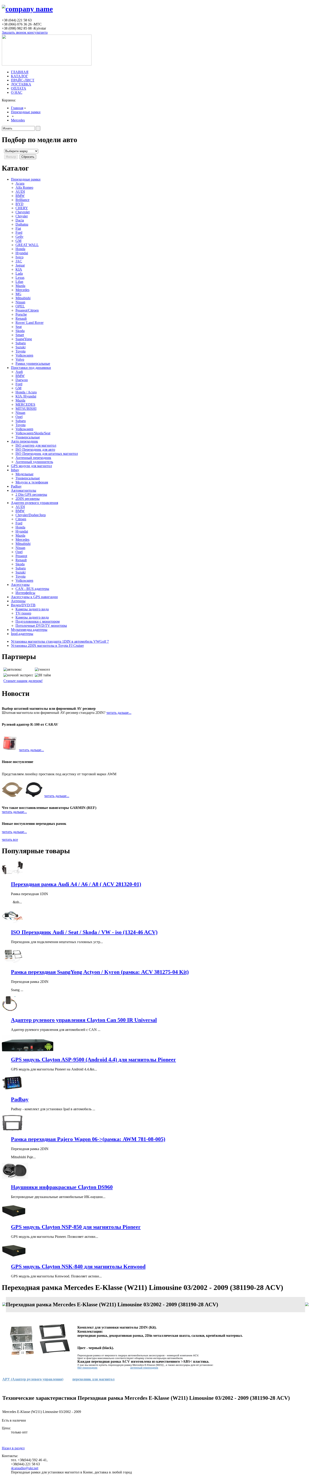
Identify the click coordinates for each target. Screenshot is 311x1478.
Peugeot (21, 556)
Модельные (24, 474)
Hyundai (21, 253)
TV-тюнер (23, 613)
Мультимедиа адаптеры (29, 630)
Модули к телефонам (31, 482)
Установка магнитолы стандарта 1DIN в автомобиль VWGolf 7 (60, 641)
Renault (21, 318)
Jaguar (20, 265)
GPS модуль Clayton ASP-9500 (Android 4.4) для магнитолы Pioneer (93, 1060)
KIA (18, 269)
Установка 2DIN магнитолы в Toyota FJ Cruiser (47, 645)
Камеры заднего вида (32, 609)
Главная (17, 108)
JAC (18, 261)
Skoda (20, 331)
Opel (19, 417)
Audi (19, 372)
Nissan (20, 302)
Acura (19, 183)
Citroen (20, 519)
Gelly (19, 237)
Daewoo (21, 380)
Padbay (16, 486)
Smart (19, 335)
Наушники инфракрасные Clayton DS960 (62, 1187)
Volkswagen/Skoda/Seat (32, 433)
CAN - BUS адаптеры (32, 589)
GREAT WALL (27, 245)
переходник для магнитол (93, 1379)
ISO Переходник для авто (35, 449)
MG (18, 294)
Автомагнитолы (23, 490)
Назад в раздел (13, 1448)
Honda (20, 249)
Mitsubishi (23, 298)
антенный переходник (144, 1367)
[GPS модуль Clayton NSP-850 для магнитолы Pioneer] (13, 1217)
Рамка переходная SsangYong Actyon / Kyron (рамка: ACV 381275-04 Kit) (100, 972)
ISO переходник (87, 1367)
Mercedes (18, 120)
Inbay (15, 470)
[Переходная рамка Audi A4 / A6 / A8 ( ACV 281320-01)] (12, 874)
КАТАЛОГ (19, 76)
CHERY (21, 208)
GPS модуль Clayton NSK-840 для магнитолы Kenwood (78, 1266)
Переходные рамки (26, 112)
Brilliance (22, 200)
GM (18, 241)
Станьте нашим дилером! (23, 681)
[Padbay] (12, 1090)
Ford (18, 232)
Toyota (20, 351)
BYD (19, 204)
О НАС (16, 92)
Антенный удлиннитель (34, 462)
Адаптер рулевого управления (34, 503)
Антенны (18, 601)
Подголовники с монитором (37, 621)
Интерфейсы (25, 593)
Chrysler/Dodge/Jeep (30, 515)
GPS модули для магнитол (31, 466)
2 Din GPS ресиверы (31, 494)
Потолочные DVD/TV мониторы (41, 625)
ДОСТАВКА (21, 84)
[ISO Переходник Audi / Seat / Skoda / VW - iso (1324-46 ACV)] (12, 922)
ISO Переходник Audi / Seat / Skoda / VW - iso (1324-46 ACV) (84, 932)
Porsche (21, 314)
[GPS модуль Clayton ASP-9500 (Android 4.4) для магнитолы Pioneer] (27, 1050)
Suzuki (20, 347)
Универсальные (27, 437)
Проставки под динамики (31, 368)
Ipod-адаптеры (22, 634)
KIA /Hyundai (25, 396)
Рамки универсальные (32, 363)
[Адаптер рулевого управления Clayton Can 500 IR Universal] (10, 1010)
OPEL (20, 306)
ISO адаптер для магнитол (35, 445)
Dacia (19, 220)
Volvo (19, 359)
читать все (10, 839)
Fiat (18, 228)
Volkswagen (24, 355)
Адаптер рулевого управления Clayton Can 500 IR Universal (84, 1020)
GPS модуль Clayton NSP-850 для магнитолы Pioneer (76, 1227)
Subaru (20, 343)
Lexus (19, 277)
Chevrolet (22, 212)
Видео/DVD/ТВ (23, 605)
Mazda (20, 286)
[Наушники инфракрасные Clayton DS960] (15, 1177)
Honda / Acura (26, 392)
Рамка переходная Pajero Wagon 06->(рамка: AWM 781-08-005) (88, 1139)
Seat (18, 327)
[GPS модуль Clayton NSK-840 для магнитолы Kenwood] (14, 1257)
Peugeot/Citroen (27, 310)
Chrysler (21, 216)
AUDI (20, 192)
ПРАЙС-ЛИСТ (22, 80)
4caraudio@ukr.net (24, 1468)
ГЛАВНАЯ (19, 72)
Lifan (19, 282)
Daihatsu (21, 224)
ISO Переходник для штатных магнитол (46, 454)
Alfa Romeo (24, 187)
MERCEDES (25, 404)
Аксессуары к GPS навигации (34, 597)
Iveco (19, 257)
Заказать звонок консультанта (25, 32)
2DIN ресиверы (27, 499)
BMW (20, 196)
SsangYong (23, 339)
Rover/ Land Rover (29, 323)
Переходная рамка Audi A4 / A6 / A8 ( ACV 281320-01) (76, 884)
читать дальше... (118, 713)
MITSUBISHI (25, 408)
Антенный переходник (33, 458)
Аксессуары (20, 585)
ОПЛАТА (18, 88)
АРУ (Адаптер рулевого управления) (32, 1379)
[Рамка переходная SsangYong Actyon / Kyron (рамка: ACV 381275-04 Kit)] (12, 962)
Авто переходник (24, 441)
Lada (19, 273)
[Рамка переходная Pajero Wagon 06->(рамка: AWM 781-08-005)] (12, 1129)
